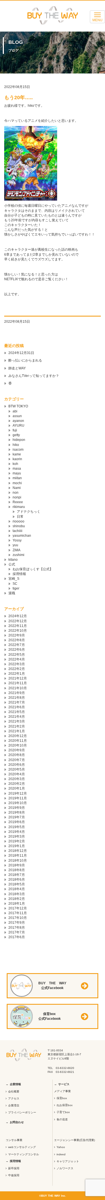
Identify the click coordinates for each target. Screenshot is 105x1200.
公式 (11, 564)
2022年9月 (16, 635)
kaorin (17, 459)
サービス (63, 1084)
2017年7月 (16, 932)
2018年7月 (16, 875)
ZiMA (16, 550)
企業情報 (15, 1084)
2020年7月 (16, 760)
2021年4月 (16, 717)
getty (16, 435)
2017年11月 (17, 913)
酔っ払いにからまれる (25, 360)
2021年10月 (17, 688)
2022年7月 (16, 645)
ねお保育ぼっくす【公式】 (33, 569)
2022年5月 (16, 655)
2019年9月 (16, 808)
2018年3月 (16, 894)
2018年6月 (16, 879)
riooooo (18, 521)
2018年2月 (16, 899)
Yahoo (61, 1147)
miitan (17, 478)
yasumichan (22, 536)
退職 (11, 593)
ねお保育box (65, 1105)
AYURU (18, 425)
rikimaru (19, 507)
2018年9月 (16, 865)
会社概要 (13, 1091)
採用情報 (19, 574)
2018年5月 (16, 884)
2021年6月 (16, 707)
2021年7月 (16, 702)
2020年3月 (16, 779)
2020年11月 (17, 741)
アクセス (13, 1098)
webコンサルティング (22, 1147)
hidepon (19, 440)
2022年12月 (17, 621)
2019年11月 (17, 798)
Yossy (17, 540)
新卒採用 (13, 1168)
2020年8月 (16, 755)
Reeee (18, 502)
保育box (62, 1098)
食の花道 (62, 1119)
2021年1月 (16, 731)
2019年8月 (16, 812)
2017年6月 (16, 937)
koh (15, 464)
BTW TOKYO (18, 406)
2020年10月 (17, 745)
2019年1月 (16, 846)
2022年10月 (17, 631)
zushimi (18, 555)
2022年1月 (16, 674)
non (15, 493)
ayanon (18, 421)
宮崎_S (13, 579)
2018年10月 (17, 860)
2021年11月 (17, 683)
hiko (16, 445)
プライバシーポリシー (22, 1112)
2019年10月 (17, 803)
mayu (17, 473)
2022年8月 (16, 640)
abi (15, 411)
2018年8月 (16, 870)
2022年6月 (16, 650)
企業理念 (13, 1105)
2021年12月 (17, 678)
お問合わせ (17, 1122)
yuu (15, 545)
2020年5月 (16, 769)
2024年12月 (17, 616)
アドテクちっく (28, 512)
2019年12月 (17, 793)
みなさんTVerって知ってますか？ (33, 376)
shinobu (19, 526)
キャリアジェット (68, 1161)
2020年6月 (16, 765)
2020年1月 (16, 788)
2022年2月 (16, 669)
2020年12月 (17, 736)
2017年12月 (17, 908)
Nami (17, 488)
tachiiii (17, 531)
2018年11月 (17, 855)
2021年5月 (16, 712)
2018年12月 (17, 851)
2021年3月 (16, 721)
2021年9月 (16, 693)
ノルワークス (65, 1168)
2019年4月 (16, 832)
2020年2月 (16, 784)
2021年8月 (16, 698)
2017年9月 (16, 923)
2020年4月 (16, 774)
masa (17, 469)
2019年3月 (16, 836)
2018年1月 (16, 904)
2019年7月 (16, 817)
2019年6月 (16, 822)
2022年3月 (16, 664)
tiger (16, 588)
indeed (61, 1154)
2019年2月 (16, 841)
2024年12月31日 (21, 353)
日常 (20, 517)
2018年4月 (16, 889)
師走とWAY (17, 368)
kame (17, 454)
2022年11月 (17, 626)
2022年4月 (16, 659)
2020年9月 (16, 750)
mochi (17, 483)
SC (15, 584)
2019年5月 (16, 827)
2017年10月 (17, 918)
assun (17, 416)
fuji (15, 430)
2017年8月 (16, 928)
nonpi (17, 497)
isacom (18, 450)
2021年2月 (16, 726)
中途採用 (13, 1175)
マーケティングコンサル (23, 1154)
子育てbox (63, 1112)
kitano (13, 560)
